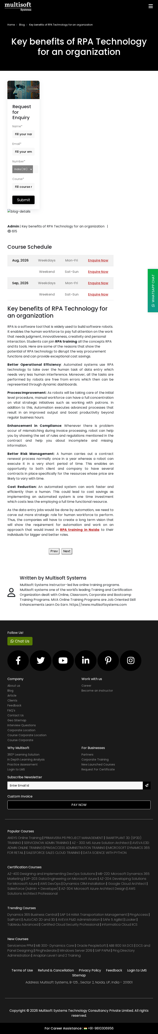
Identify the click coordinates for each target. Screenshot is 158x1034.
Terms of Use (22, 970)
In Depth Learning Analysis (26, 759)
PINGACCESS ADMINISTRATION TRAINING (75, 847)
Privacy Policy (90, 970)
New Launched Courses (98, 764)
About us (13, 686)
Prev (54, 551)
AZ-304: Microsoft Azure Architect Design (94, 888)
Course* (18, 179)
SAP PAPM (103, 950)
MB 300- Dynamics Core (55, 945)
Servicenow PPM (20, 945)
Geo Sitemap (16, 720)
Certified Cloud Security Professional (70, 924)
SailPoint (14, 919)
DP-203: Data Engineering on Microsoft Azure (62, 878)
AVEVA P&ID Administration (79, 919)
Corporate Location (21, 730)
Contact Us (15, 715)
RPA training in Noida (79, 529)
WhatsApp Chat (153, 289)
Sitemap (79, 975)
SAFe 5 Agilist (113, 919)
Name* (17, 126)
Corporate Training (95, 759)
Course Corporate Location (26, 735)
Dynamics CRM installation (84, 883)
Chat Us (21, 641)
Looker (130, 919)
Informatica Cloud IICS (119, 924)
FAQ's (11, 710)
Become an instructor (97, 691)
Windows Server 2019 (75, 950)
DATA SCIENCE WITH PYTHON (105, 852)
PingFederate (47, 950)
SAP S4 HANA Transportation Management (94, 914)
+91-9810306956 (101, 1028)
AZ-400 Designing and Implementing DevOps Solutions (51, 873)
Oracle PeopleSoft (91, 945)
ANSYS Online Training (24, 837)
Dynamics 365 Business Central (32, 914)
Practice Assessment (22, 764)
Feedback (14, 705)
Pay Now (79, 804)
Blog (22, 24)
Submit (23, 199)
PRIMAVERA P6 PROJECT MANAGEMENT (73, 837)
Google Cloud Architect (127, 883)
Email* (16, 144)
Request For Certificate (98, 769)
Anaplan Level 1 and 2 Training (57, 955)
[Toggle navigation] (151, 6)
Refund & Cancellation (56, 970)
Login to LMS (16, 769)
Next (67, 551)
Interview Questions (21, 725)
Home (11, 24)
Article (11, 695)
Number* (18, 161)
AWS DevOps (51, 883)
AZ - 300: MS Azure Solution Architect (101, 842)
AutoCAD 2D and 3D (39, 919)
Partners (87, 754)
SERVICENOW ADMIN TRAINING (47, 842)
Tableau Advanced (23, 924)
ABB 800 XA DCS (121, 945)
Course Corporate (20, 740)
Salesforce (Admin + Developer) (32, 888)
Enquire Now (98, 260)
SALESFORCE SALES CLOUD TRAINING (53, 852)
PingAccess (139, 914)
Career (86, 686)
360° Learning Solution (23, 754)
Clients (12, 700)
